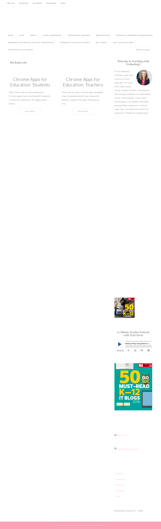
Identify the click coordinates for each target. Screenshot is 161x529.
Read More (30, 111)
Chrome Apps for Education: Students (30, 81)
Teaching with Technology (80, 19)
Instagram (120, 490)
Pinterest (119, 485)
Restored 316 (98, 525)
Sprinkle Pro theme (81, 525)
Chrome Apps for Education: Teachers (83, 81)
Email (117, 496)
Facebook (120, 479)
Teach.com (121, 435)
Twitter (118, 473)
